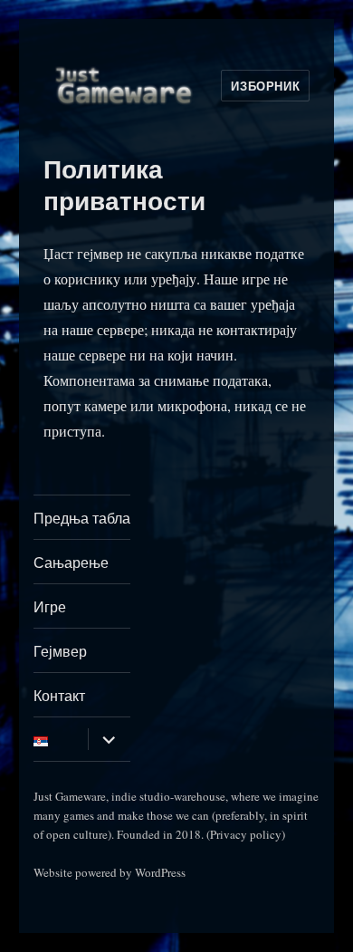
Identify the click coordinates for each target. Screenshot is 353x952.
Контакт (59, 695)
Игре (49, 606)
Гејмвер (60, 650)
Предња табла (81, 517)
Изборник (265, 85)
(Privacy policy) (245, 834)
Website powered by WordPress (109, 872)
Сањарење (71, 562)
